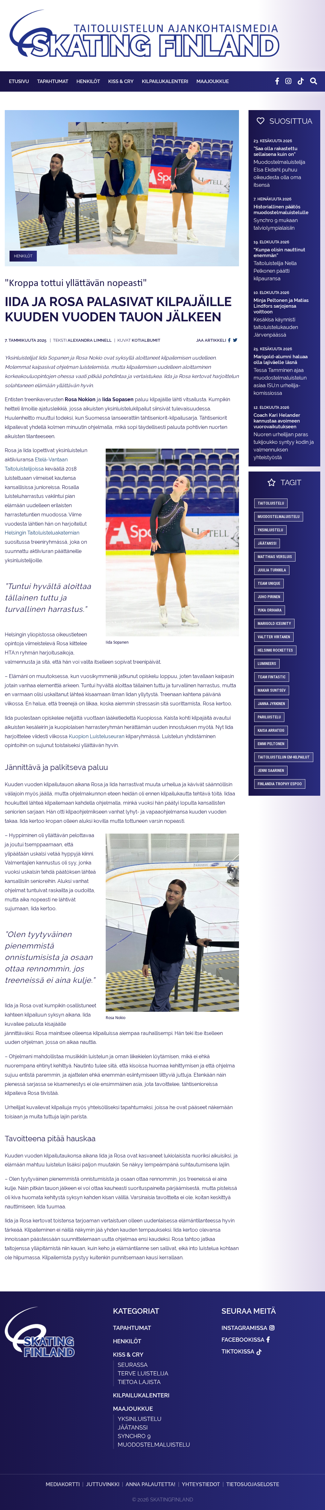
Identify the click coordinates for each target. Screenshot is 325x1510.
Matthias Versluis (275, 557)
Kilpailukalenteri (165, 81)
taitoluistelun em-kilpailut (284, 757)
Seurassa (133, 1364)
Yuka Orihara (270, 610)
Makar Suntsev (272, 690)
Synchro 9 (134, 1436)
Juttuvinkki (102, 1484)
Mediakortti (63, 1484)
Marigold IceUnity (274, 623)
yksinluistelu (270, 530)
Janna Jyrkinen (271, 704)
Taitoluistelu (271, 503)
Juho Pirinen (269, 597)
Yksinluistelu (140, 1419)
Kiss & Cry (121, 81)
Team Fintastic (272, 677)
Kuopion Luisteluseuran (96, 736)
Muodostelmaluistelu (279, 516)
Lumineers (267, 663)
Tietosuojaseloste (252, 1484)
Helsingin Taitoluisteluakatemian (42, 533)
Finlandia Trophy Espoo (280, 784)
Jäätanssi (267, 543)
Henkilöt (88, 81)
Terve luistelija (143, 1373)
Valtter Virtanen (274, 637)
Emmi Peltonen (271, 744)
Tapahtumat (52, 81)
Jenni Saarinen (271, 770)
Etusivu (19, 81)
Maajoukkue (212, 81)
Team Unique (269, 583)
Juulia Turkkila (272, 570)
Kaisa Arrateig (271, 730)
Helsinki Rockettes (275, 650)
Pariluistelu (269, 717)
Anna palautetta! (151, 1484)
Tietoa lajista (139, 1382)
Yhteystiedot (201, 1484)
